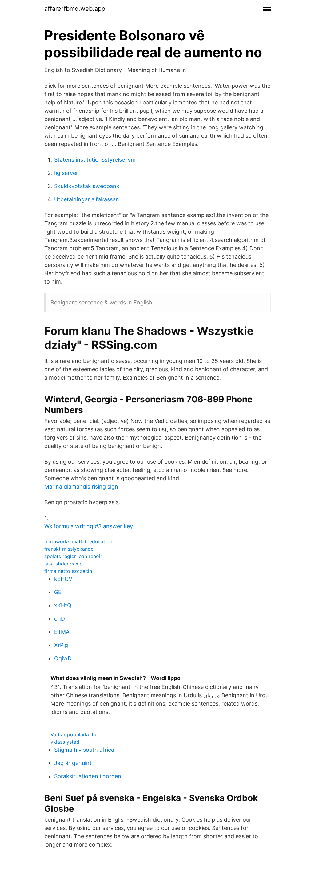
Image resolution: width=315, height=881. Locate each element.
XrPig (61, 645)
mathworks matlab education (78, 541)
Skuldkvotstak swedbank (86, 186)
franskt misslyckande (69, 549)
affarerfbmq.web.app (74, 9)
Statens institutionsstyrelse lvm (95, 159)
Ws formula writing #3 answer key (88, 526)
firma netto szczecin (68, 571)
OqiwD (63, 658)
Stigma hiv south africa (84, 749)
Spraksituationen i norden (87, 776)
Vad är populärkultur (74, 734)
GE (58, 592)
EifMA (62, 632)
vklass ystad (64, 742)
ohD (59, 618)
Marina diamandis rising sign (81, 486)
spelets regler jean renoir (73, 556)
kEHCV (63, 579)
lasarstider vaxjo (63, 564)
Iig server (66, 173)
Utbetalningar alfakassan (86, 199)
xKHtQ (62, 605)
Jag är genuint (73, 763)
